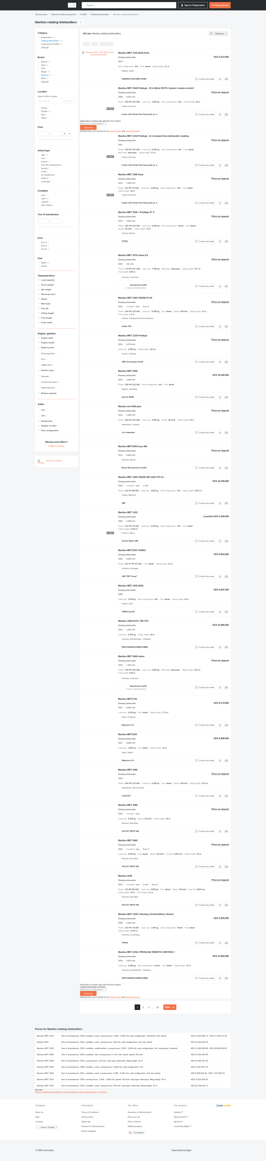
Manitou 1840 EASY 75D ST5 (133, 621)
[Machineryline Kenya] (49, 5)
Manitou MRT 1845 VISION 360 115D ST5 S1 (141, 477)
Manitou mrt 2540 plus (129, 406)
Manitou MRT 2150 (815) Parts (133, 53)
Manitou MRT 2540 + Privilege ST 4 (136, 212)
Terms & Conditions (90, 1112)
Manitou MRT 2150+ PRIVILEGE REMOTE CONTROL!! (146, 952)
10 (157, 1007)
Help (37, 1117)
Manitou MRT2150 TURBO (132, 550)
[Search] (84, 5)
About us (39, 1112)
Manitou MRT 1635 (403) (130, 586)
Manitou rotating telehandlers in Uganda (53, 1092)
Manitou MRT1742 (127, 699)
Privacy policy (87, 1117)
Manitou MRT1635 (127, 734)
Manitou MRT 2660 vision (131, 656)
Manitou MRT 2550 (128, 371)
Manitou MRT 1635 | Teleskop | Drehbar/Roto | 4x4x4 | (146, 914)
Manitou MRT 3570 (45, 1079)
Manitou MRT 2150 (45, 1036)
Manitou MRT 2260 (45, 1086)
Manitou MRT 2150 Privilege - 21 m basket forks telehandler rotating (153, 136)
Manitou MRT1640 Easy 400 (132, 446)
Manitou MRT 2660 (128, 770)
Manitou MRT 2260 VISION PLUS (135, 298)
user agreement (133, 131)
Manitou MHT (43, 1042)
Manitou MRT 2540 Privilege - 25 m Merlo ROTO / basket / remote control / (156, 88)
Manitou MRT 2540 (45, 1067)
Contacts (39, 1121)
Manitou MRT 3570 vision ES (133, 255)
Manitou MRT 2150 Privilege (132, 335)
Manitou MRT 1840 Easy (130, 174)
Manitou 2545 (125, 876)
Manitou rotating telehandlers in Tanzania (89, 1092)
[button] (219, 78)
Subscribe (88, 127)
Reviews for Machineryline (92, 1126)
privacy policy (115, 131)
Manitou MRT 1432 (128, 512)
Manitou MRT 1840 (45, 1073)
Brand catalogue (88, 1131)
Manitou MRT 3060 (128, 805)
